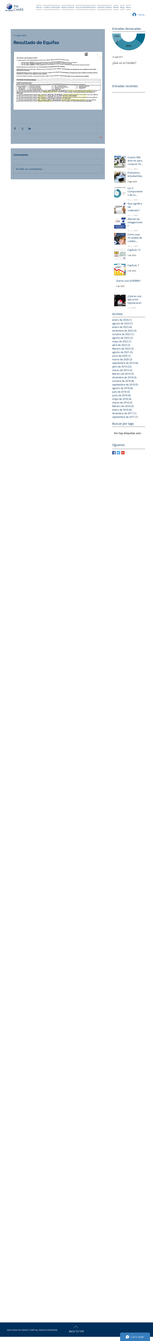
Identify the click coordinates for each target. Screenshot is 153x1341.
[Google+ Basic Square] (123, 452)
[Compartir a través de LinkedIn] (29, 128)
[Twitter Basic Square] (118, 452)
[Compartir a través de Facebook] (14, 128)
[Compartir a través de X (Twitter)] (22, 128)
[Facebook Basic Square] (114, 452)
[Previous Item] (117, 42)
